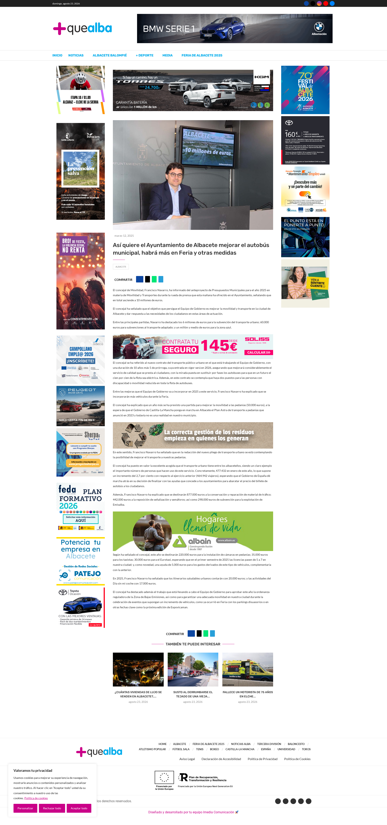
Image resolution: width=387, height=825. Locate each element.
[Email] (332, 3)
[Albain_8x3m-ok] (193, 514)
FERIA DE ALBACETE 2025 (209, 744)
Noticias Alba (241, 744)
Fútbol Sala (181, 749)
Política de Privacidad (263, 759)
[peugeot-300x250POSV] (305, 219)
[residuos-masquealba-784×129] (193, 425)
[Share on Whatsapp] (154, 279)
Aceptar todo (79, 808)
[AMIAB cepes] (305, 168)
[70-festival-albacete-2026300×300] (305, 68)
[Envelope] (308, 801)
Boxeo (214, 749)
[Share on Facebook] (139, 279)
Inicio (57, 55)
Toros (306, 749)
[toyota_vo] (80, 590)
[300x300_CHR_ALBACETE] (305, 118)
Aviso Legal (187, 759)
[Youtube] (325, 3)
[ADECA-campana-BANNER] (80, 337)
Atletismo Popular (152, 749)
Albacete (120, 266)
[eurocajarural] (305, 261)
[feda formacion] (80, 484)
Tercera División (269, 744)
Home (162, 744)
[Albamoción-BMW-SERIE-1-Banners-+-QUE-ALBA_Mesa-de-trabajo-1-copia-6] (235, 16)
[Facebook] (306, 3)
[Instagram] (319, 3)
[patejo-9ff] (80, 539)
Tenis (199, 749)
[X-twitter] (285, 801)
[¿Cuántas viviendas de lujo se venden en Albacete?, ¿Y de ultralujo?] (138, 669)
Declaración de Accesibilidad (221, 759)
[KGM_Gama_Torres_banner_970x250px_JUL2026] (193, 72)
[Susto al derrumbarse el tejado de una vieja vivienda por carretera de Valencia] (193, 669)
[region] (52, 790)
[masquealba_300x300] (80, 430)
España (266, 749)
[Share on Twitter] (147, 279)
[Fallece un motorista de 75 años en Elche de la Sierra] (247, 669)
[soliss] (193, 337)
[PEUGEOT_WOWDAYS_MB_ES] (80, 388)
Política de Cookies (297, 759)
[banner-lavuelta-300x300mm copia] (80, 68)
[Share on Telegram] (160, 279)
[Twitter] (312, 3)
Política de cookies (36, 798)
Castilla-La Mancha (240, 749)
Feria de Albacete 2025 (202, 55)
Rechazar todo (52, 808)
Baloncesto (296, 744)
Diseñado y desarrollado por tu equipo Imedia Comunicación (191, 812)
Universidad (286, 749)
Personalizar (25, 808)
